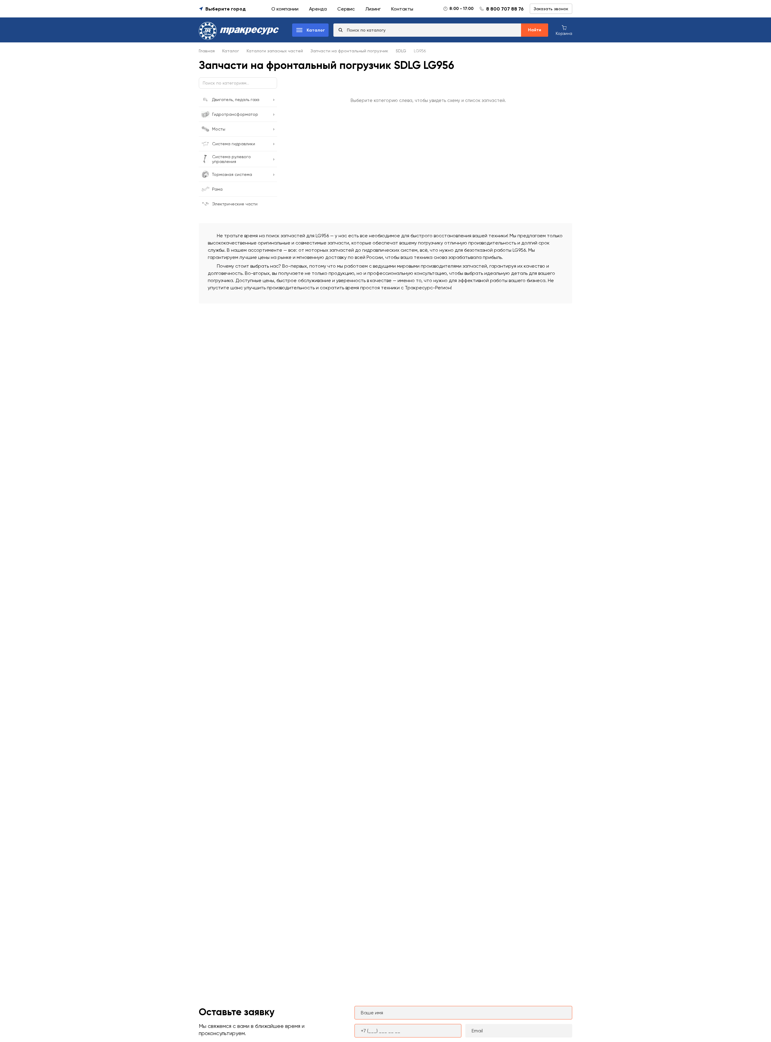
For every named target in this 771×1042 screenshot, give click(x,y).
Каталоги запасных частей (275, 50)
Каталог (230, 50)
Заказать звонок (551, 8)
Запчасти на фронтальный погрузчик (349, 50)
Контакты (402, 9)
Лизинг (373, 9)
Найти (534, 29)
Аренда (318, 9)
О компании (284, 9)
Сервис (346, 9)
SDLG (401, 50)
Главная (207, 50)
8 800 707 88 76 (505, 9)
